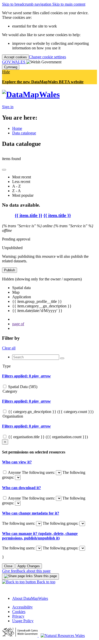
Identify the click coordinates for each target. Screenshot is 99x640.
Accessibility (22, 607)
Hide (6, 72)
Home (17, 128)
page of (18, 324)
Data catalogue (24, 133)
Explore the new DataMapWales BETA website (43, 82)
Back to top (45, 582)
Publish (9, 270)
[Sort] (4, 169)
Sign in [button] (7, 107)
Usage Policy (23, 621)
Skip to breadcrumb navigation (27, 4)
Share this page (45, 576)
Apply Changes (29, 566)
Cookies (18, 611)
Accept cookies (15, 57)
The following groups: (61, 523)
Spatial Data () (22, 387)
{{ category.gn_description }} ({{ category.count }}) (50, 411)
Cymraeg (10, 67)
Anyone (14, 472)
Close (8, 566)
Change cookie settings (47, 57)
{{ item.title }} (28, 215)
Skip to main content (68, 4)
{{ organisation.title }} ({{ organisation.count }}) (48, 437)
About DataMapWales (30, 598)
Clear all (8, 348)
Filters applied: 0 (26, 376)
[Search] (62, 358)
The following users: (39, 472)
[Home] (31, 94)
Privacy (18, 616)
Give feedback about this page (26, 571)
